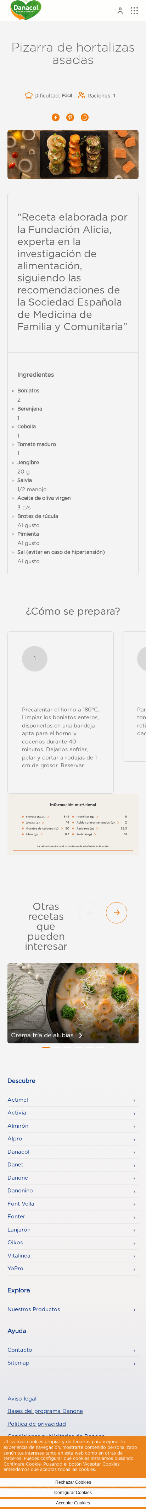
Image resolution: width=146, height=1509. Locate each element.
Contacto (19, 1350)
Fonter (16, 1216)
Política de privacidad (36, 1424)
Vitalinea (18, 1256)
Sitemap (18, 1363)
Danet (15, 1165)
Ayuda (16, 1331)
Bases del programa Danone (45, 1411)
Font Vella (20, 1204)
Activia (16, 1113)
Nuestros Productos (33, 1309)
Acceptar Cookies (73, 1502)
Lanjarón (18, 1230)
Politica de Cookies (117, 1469)
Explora (18, 1290)
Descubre (21, 1081)
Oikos (15, 1242)
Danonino (20, 1190)
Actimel (17, 1100)
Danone (17, 1178)
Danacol (18, 1152)
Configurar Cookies (73, 1492)
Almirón (17, 1126)
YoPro (15, 1268)
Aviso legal (21, 1399)
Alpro (14, 1139)
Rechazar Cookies (73, 1482)
